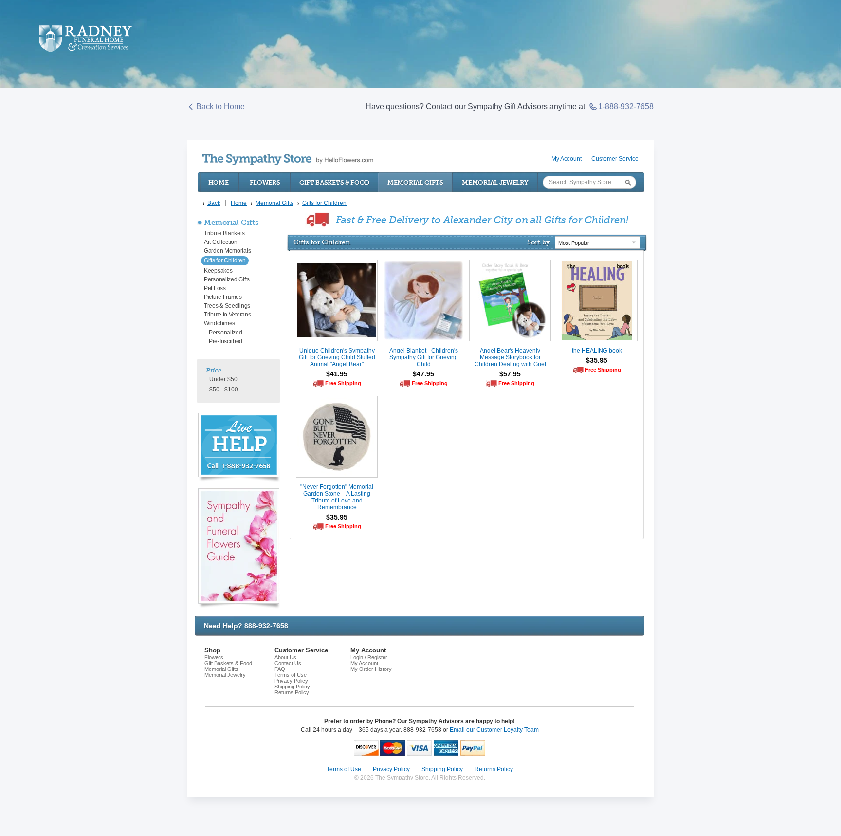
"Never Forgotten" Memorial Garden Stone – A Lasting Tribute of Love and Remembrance (336, 497)
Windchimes (219, 323)
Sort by (538, 242)
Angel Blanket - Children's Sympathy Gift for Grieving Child (423, 357)
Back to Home (220, 106)
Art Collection (221, 242)
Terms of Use (290, 675)
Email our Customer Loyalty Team (494, 729)
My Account (566, 158)
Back (213, 203)
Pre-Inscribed (225, 341)
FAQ (279, 669)
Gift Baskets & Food (334, 182)
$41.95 (336, 374)
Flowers (265, 182)
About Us (285, 657)
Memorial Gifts (415, 182)
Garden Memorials (227, 250)
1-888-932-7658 (626, 106)
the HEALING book (597, 350)
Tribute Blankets (224, 233)
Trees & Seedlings (227, 305)
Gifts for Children (225, 260)
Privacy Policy (291, 681)
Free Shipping (343, 383)
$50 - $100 (223, 389)
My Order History (371, 669)
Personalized (225, 332)
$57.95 (510, 374)
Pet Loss (215, 288)
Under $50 (223, 379)
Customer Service (615, 158)
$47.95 (423, 374)
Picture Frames (223, 297)
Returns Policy (291, 692)
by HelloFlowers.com (287, 159)
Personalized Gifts (227, 279)
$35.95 (596, 360)
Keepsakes (218, 270)
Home (218, 182)
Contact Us (287, 663)
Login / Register (368, 657)
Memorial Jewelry (495, 182)
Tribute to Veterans (227, 314)
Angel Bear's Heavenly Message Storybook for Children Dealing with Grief (510, 357)
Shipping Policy (292, 686)
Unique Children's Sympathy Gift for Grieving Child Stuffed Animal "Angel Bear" (337, 357)
